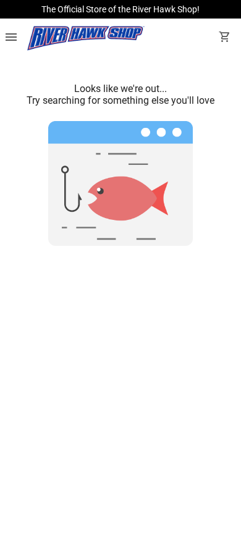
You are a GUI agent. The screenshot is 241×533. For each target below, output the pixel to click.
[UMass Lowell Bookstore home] (86, 38)
